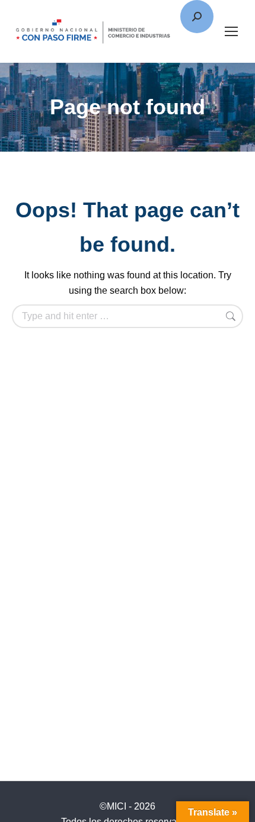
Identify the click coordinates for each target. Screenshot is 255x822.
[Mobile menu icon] (231, 31)
